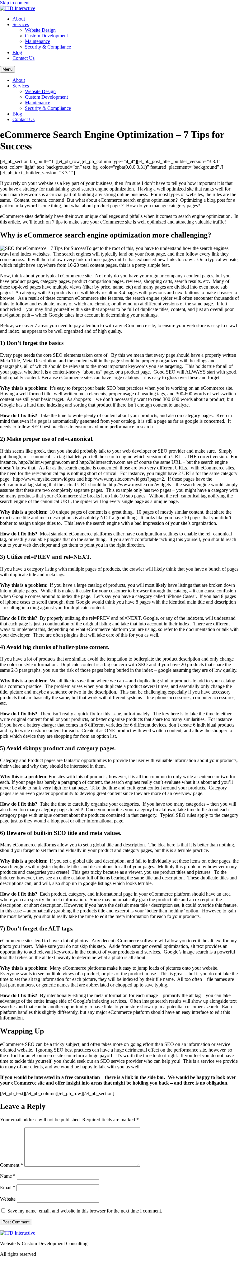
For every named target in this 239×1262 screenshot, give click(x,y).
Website (8, 1199)
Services (20, 24)
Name (8, 1176)
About (18, 18)
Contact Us (23, 58)
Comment (11, 1165)
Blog (17, 52)
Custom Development (46, 35)
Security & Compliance (48, 46)
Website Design (40, 30)
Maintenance (37, 41)
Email (7, 1187)
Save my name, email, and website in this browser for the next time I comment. (84, 1210)
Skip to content (15, 2)
